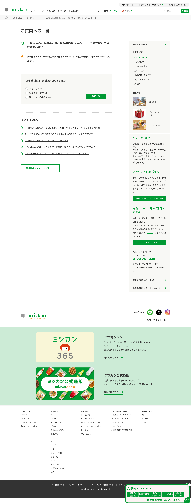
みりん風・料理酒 (57, 430)
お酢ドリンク (56, 422)
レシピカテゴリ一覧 (28, 422)
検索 (186, 11)
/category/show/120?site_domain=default (149, 44)
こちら (150, 233)
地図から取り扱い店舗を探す (122, 430)
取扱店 (137, 84)
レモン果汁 (55, 456)
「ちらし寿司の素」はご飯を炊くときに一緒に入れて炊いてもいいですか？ (60, 147)
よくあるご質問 (117, 422)
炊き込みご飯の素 (57, 468)
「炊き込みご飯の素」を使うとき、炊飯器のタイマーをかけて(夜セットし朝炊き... (63, 127)
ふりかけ (54, 460)
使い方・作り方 (140, 57)
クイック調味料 (57, 453)
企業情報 (62, 11)
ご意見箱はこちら (149, 242)
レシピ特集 (25, 418)
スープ (53, 445)
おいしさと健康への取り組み (92, 426)
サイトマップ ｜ (125, 485)
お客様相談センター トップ (36, 168)
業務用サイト (147, 411)
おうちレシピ (37, 11)
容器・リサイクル (141, 79)
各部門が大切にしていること (92, 422)
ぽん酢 (53, 426)
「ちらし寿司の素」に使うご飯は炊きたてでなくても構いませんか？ (57, 153)
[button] (157, 493)
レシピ (144, 422)
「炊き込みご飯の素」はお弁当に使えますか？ (46, 140)
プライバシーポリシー (78, 485)
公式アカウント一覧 (156, 319)
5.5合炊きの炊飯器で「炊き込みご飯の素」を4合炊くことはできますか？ (59, 134)
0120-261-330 (144, 259)
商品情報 (51, 11)
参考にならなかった (38, 93)
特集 (143, 414)
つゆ (52, 437)
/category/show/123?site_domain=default (149, 51)
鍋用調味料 (55, 434)
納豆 (52, 472)
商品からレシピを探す (29, 426)
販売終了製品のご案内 (119, 418)
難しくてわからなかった (40, 97)
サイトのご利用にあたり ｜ (57, 485)
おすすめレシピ (26, 414)
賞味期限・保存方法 (142, 75)
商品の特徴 (139, 62)
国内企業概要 (86, 414)
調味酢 (53, 418)
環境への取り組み (88, 418)
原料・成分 (139, 71)
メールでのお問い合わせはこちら (149, 198)
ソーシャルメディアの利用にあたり (103, 485)
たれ (52, 441)
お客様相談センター (78, 11)
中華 (52, 449)
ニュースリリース (87, 434)
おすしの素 (55, 464)
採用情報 (84, 430)
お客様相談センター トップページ (147, 288)
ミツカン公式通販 (99, 11)
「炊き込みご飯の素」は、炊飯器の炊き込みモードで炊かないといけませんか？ (70, 18)
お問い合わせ (116, 426)
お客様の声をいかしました (144, 280)
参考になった (35, 88)
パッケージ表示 (140, 66)
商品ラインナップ (148, 418)
